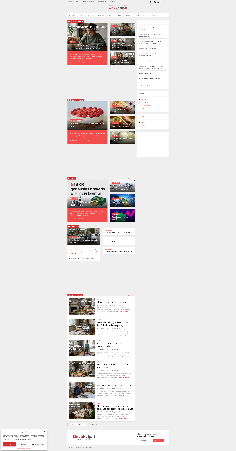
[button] (44, 432)
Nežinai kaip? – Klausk (73, 1)
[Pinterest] (155, 1)
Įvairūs (115, 26)
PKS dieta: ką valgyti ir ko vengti (113, 301)
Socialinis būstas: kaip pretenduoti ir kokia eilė (120, 61)
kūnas (99, 340)
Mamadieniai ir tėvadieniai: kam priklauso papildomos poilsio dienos (115, 407)
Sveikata (89, 15)
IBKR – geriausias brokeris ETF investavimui (86, 203)
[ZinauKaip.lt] (118, 10)
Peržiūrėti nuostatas (38, 444)
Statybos (128, 15)
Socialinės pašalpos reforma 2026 (114, 385)
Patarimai (73, 237)
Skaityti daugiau (75, 254)
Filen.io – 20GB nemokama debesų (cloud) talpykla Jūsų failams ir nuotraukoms (121, 188)
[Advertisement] (101, 81)
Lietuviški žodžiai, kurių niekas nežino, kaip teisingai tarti (122, 31)
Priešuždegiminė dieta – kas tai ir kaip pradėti (113, 366)
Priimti (9, 444)
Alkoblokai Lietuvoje (112, 242)
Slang (142, 108)
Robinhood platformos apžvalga (120, 218)
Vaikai (137, 15)
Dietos (99, 299)
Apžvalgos (72, 15)
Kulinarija (100, 15)
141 (83, 424)
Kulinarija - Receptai (76, 100)
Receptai (115, 106)
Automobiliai (109, 240)
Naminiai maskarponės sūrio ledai (122, 140)
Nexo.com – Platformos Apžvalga (120, 203)
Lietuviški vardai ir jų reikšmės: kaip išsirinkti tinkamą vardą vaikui (86, 47)
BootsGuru (144, 122)
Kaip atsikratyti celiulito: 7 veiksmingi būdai (110, 345)
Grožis (81, 15)
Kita (144, 15)
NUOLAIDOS (153, 15)
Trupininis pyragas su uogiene (119, 110)
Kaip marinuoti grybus (120, 126)
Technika (118, 15)
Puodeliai (143, 125)
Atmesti (23, 444)
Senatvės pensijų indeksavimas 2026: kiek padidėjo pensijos (112, 324)
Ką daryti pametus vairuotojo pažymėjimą (119, 232)
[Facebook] (161, 1)
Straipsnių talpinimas (88, 1)
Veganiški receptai (76, 120)
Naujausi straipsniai (75, 295)
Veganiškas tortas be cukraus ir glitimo (87, 125)
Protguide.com (145, 105)
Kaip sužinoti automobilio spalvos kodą (118, 251)
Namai (109, 15)
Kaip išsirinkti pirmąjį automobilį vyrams (83, 241)
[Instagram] (158, 1)
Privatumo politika (21, 448)
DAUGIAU (131, 295)
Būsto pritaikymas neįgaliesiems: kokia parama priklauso (122, 46)
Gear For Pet (145, 102)
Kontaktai (28, 448)
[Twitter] (150, 1)
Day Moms (144, 99)
